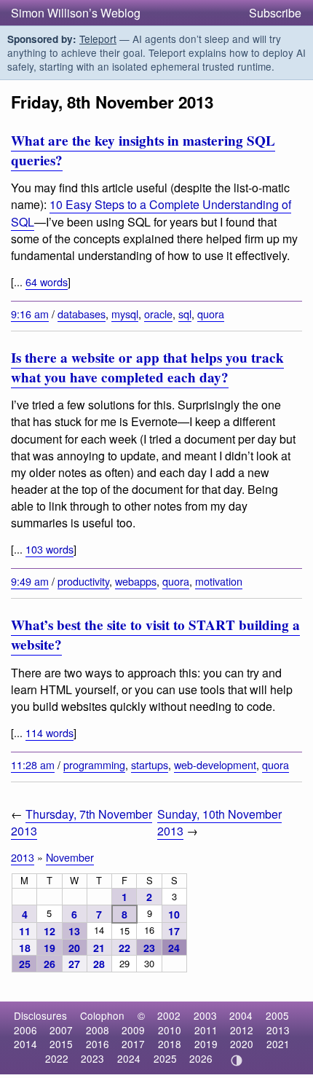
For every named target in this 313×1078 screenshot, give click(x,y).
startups (149, 764)
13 (74, 931)
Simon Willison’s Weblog (75, 12)
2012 (241, 1030)
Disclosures (40, 1015)
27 (74, 963)
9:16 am (30, 313)
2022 (56, 1058)
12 (49, 931)
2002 (169, 1015)
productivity (83, 581)
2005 (277, 1015)
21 (99, 947)
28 (99, 963)
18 (25, 947)
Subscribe (275, 12)
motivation (218, 581)
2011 (206, 1030)
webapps (135, 581)
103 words (49, 548)
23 (149, 947)
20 (74, 947)
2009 (133, 1030)
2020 (241, 1043)
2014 (25, 1043)
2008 (97, 1030)
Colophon (102, 1015)
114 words (49, 732)
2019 (206, 1043)
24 (174, 947)
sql (184, 313)
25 (25, 963)
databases (82, 313)
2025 (165, 1058)
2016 (97, 1043)
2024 (128, 1058)
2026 (201, 1058)
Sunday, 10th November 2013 (219, 822)
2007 (61, 1030)
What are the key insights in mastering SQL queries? (143, 150)
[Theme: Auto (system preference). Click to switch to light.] (237, 1060)
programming (94, 764)
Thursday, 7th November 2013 (81, 822)
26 (49, 963)
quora (210, 313)
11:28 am (33, 764)
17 (174, 931)
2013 (22, 857)
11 (25, 931)
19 (49, 947)
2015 (61, 1043)
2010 (169, 1030)
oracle (158, 313)
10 (174, 914)
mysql (124, 313)
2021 (278, 1043)
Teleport (97, 38)
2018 (169, 1043)
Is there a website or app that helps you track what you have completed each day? (147, 367)
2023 (92, 1058)
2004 (241, 1015)
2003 (205, 1015)
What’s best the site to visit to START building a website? (155, 635)
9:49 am (30, 581)
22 (124, 947)
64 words (46, 281)
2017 (133, 1043)
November (70, 857)
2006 (25, 1030)
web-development (215, 764)
